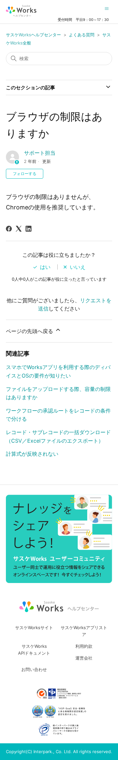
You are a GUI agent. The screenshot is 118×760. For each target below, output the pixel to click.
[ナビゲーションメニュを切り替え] (107, 8)
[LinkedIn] (28, 229)
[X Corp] (19, 229)
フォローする (24, 173)
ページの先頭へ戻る (30, 331)
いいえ (78, 267)
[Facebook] (9, 229)
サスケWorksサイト (34, 627)
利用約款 (83, 646)
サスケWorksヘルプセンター (33, 34)
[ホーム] (21, 11)
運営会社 (83, 658)
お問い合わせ (34, 669)
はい (45, 267)
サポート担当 (39, 153)
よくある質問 (81, 34)
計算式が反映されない (32, 454)
